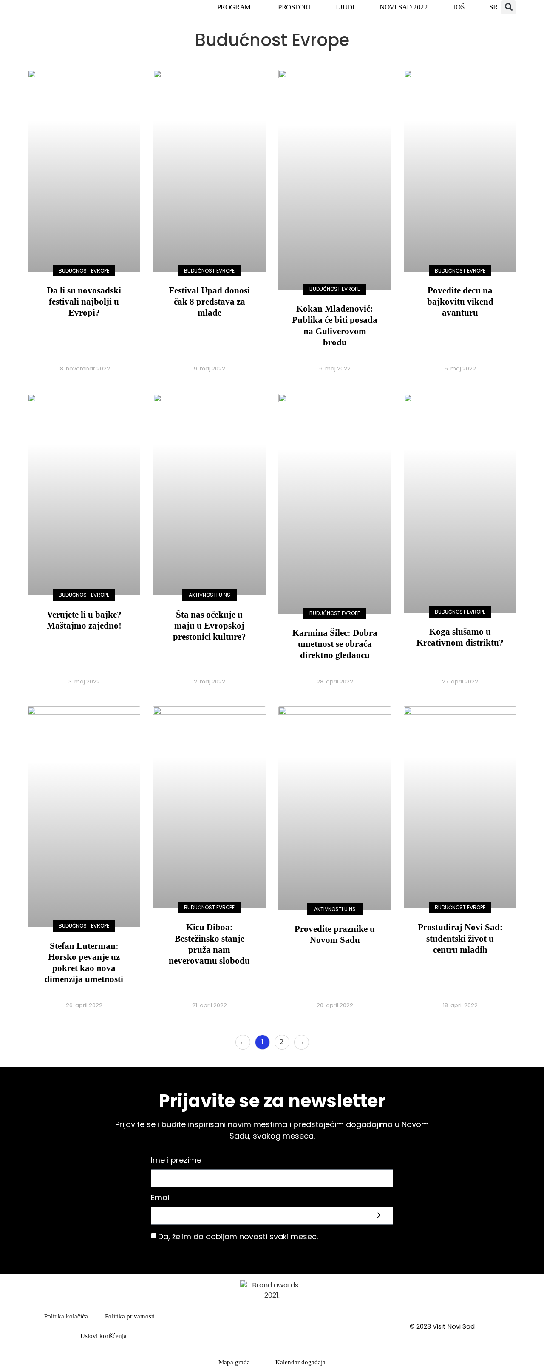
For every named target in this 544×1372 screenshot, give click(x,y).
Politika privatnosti (130, 1316)
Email (161, 1198)
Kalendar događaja (300, 1362)
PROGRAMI (235, 7)
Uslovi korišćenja (103, 1335)
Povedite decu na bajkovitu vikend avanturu (460, 301)
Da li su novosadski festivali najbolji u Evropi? (84, 301)
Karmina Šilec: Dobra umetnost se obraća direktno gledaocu (334, 644)
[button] (509, 7)
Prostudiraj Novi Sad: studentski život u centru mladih (460, 938)
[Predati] (379, 1215)
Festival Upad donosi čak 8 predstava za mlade (209, 301)
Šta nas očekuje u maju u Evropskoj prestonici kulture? (209, 625)
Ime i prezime (176, 1160)
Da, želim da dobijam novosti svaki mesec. (238, 1236)
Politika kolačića (66, 1316)
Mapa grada (234, 1362)
